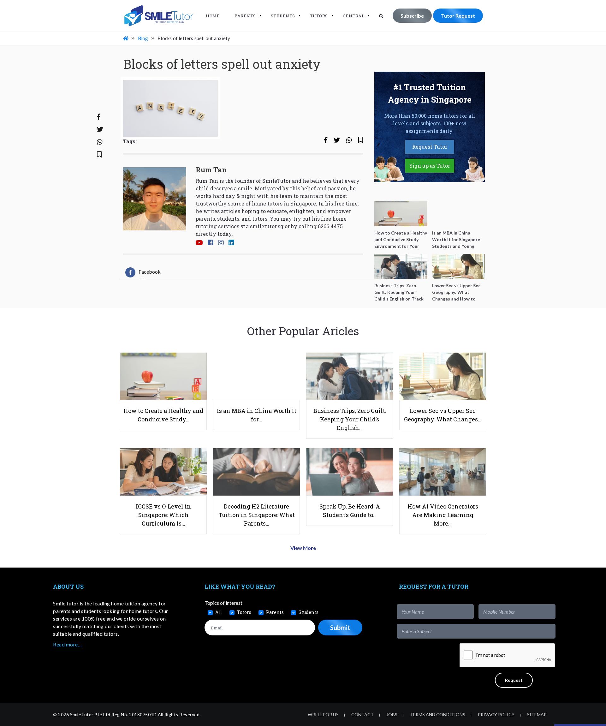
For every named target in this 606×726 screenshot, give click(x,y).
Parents (245, 16)
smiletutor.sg (266, 226)
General (354, 16)
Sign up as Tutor (429, 165)
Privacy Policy (496, 714)
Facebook (150, 272)
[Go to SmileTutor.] (126, 38)
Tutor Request (458, 16)
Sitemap (537, 714)
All (218, 612)
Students (283, 16)
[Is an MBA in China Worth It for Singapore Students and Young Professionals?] (458, 213)
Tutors (319, 16)
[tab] (143, 272)
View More (303, 548)
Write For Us (323, 714)
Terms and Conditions (437, 714)
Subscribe (412, 16)
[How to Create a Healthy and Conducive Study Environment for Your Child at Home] (400, 213)
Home (213, 16)
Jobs (391, 714)
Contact (362, 714)
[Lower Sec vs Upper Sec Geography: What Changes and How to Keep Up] (458, 266)
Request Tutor (429, 146)
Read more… (67, 644)
